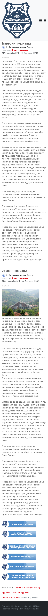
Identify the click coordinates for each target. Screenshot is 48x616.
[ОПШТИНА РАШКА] (17, 20)
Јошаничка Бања (15, 271)
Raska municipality (31, 609)
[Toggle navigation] (45, 20)
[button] (40, 20)
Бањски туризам (16, 43)
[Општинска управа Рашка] (3, 47)
